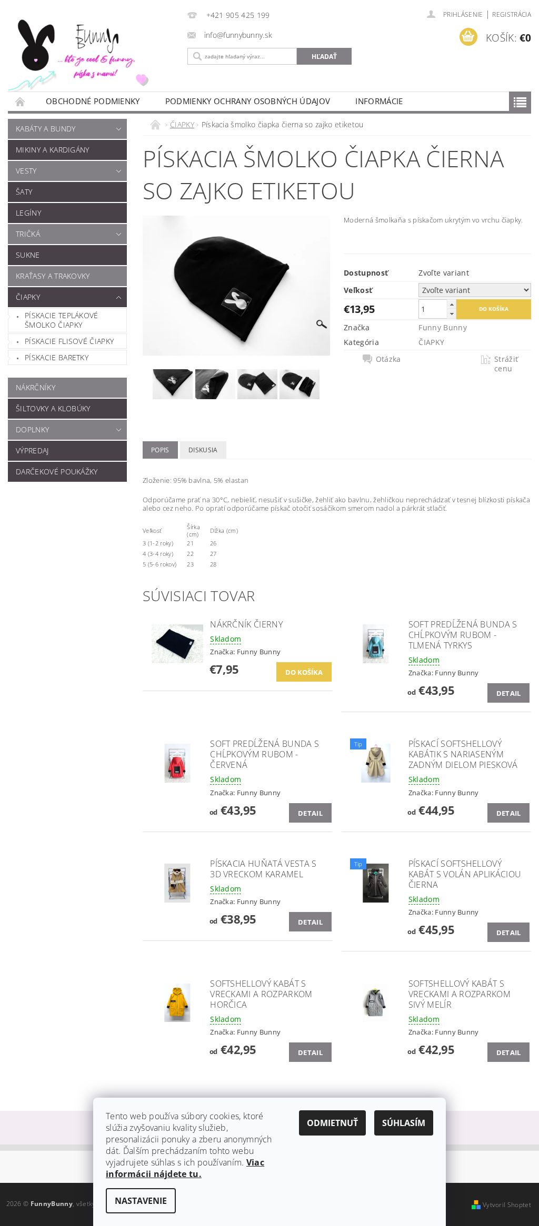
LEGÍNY (28, 213)
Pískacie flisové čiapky (69, 341)
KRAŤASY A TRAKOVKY (53, 276)
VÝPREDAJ (32, 450)
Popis (160, 449)
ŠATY (24, 192)
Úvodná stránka (20, 101)
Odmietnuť (332, 1123)
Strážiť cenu (506, 363)
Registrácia (511, 14)
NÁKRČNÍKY (35, 387)
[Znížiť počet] (451, 314)
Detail (508, 693)
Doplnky (32, 429)
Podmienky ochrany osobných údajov (248, 101)
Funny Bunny (442, 327)
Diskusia (203, 449)
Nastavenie (141, 1201)
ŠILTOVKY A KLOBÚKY (53, 408)
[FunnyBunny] (90, 53)
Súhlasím (403, 1123)
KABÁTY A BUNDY (45, 129)
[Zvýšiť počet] (451, 304)
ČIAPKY (28, 297)
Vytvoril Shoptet (507, 1204)
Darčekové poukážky (57, 472)
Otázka (388, 359)
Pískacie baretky (56, 357)
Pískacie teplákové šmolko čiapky (61, 320)
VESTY (26, 171)
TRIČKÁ (28, 234)
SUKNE (28, 255)
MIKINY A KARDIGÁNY (52, 150)
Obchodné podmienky (93, 101)
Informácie (379, 101)
